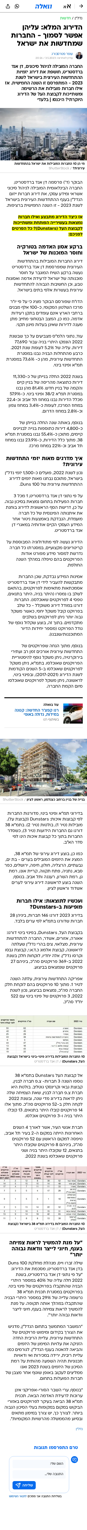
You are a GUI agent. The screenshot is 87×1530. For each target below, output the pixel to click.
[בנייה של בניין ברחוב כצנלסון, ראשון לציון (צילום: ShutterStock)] (43, 771)
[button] (67, 6)
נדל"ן (79, 1429)
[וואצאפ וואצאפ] (17, 6)
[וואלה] (43, 6)
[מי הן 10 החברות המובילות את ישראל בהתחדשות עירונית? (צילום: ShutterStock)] (43, 140)
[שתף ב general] (7, 6)
